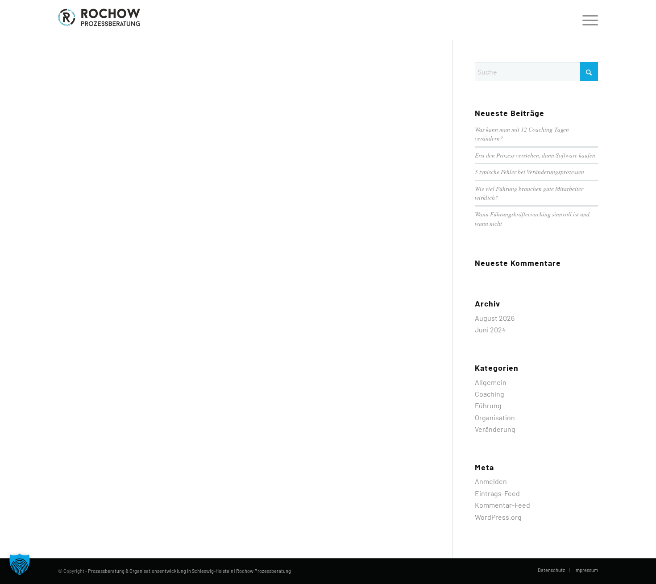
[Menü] (587, 20)
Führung (488, 405)
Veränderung (495, 429)
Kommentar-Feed (502, 505)
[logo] (101, 20)
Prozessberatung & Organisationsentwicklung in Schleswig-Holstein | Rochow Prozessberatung (189, 571)
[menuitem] (587, 20)
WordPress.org (498, 517)
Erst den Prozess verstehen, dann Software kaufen (535, 155)
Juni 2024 (490, 329)
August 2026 (495, 318)
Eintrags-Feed (497, 493)
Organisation (495, 417)
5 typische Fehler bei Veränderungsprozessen (529, 171)
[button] (19, 564)
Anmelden (491, 481)
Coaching (489, 393)
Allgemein (491, 382)
